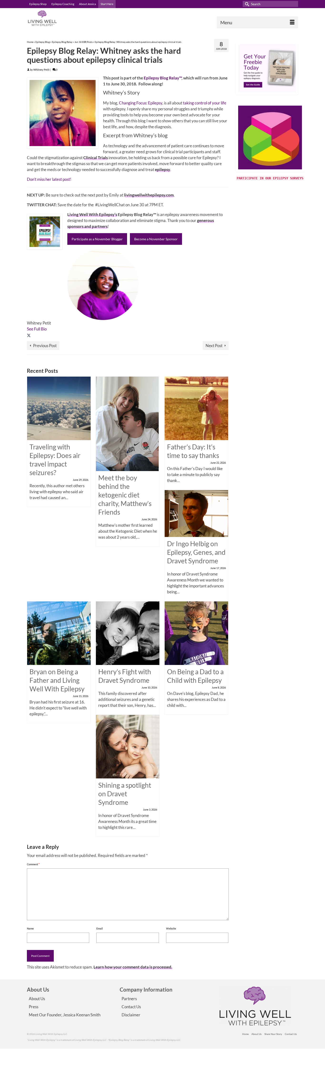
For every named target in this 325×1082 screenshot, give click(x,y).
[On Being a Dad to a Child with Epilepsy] (196, 632)
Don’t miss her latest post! (49, 179)
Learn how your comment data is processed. (133, 966)
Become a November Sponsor (156, 239)
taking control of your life (204, 102)
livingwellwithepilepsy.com (149, 194)
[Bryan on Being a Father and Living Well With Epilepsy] (59, 632)
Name (30, 928)
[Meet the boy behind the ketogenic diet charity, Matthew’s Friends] (127, 423)
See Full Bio (37, 328)
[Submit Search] (246, 4)
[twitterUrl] (29, 334)
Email (99, 928)
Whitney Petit (41, 69)
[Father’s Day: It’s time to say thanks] (196, 407)
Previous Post (45, 345)
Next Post (214, 345)
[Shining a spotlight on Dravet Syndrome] (127, 746)
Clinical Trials (95, 157)
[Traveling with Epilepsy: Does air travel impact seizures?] (59, 407)
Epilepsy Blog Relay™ (163, 77)
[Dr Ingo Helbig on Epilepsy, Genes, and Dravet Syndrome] (196, 513)
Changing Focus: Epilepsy (140, 102)
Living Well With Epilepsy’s (92, 214)
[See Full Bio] (49, 328)
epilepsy (162, 169)
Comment (33, 864)
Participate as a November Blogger (97, 239)
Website (171, 928)
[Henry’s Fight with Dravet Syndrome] (127, 632)
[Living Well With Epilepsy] (69, 18)
